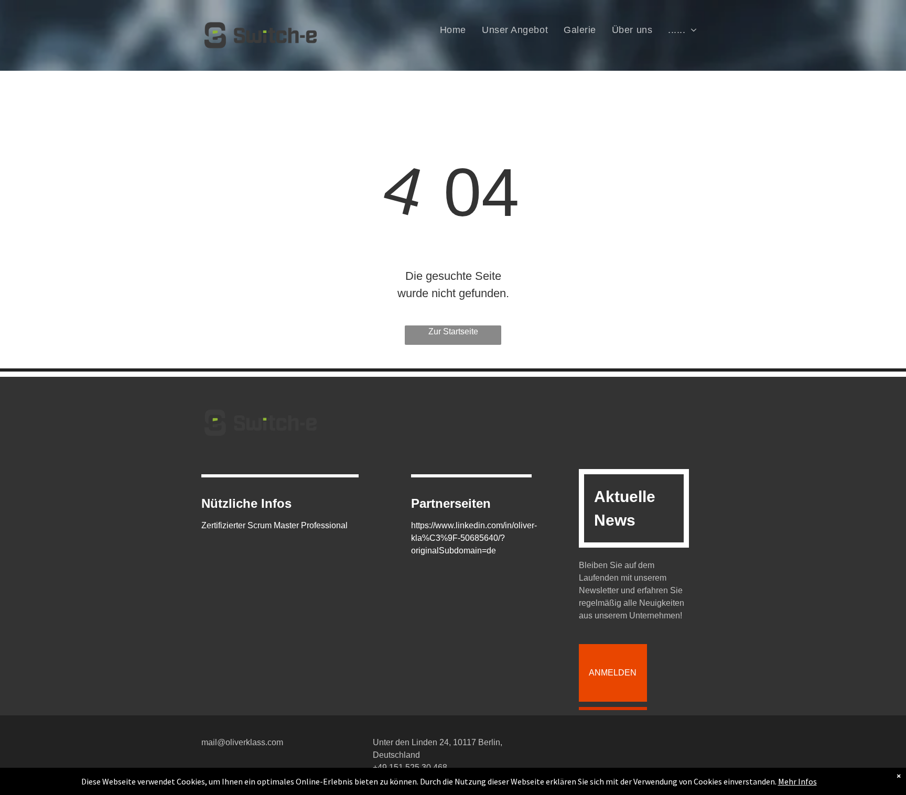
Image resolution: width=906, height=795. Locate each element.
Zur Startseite (453, 331)
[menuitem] (453, 30)
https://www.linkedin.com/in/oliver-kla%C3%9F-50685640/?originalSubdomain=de (474, 538)
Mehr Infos (797, 781)
